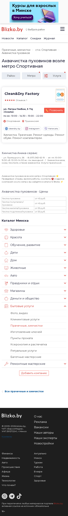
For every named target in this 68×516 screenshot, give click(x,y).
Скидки (35, 38)
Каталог (22, 38)
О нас (38, 416)
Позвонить (56, 110)
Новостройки (44, 443)
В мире (38, 471)
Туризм (38, 462)
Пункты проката (21, 338)
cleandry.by (14, 128)
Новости (8, 38)
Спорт (37, 476)
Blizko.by (58, 503)
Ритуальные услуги (23, 350)
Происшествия (11, 467)
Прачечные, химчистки (16, 49)
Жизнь (5, 476)
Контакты (7, 436)
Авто (5, 462)
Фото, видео (19, 313)
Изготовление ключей (26, 332)
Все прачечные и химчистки (24, 391)
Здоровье (40, 480)
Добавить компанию (34, 373)
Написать (53, 128)
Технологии (8, 480)
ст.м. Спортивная (45, 49)
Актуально (40, 453)
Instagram (34, 128)
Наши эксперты (45, 438)
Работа (38, 467)
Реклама (40, 422)
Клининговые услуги (24, 319)
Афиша (6, 471)
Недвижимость (11, 458)
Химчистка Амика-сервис (19, 153)
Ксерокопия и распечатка (28, 344)
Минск (38, 458)
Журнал (49, 38)
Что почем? (9, 485)
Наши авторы (44, 432)
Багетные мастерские (25, 357)
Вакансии (41, 427)
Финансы (7, 453)
